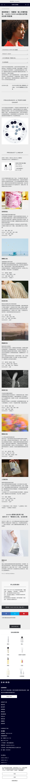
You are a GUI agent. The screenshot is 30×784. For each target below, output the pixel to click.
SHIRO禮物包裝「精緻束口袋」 (9, 58)
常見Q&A (3, 716)
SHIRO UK (3, 762)
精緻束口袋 (4, 560)
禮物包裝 (3, 718)
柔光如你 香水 (5, 300)
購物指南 (3, 711)
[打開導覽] (2, 4)
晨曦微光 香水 (5, 258)
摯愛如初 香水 (5, 434)
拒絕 (15, 777)
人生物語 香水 (5, 479)
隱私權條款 (21, 770)
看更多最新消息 (15, 626)
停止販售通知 (5, 62)
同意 (15, 773)
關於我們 (3, 707)
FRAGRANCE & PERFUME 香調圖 (10, 49)
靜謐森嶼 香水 (5, 343)
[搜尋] (4, 4)
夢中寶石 (16, 591)
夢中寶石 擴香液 (10, 594)
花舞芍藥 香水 (5, 211)
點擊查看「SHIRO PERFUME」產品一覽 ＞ (15, 607)
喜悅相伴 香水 (5, 390)
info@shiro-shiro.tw (10, 745)
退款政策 (3, 723)
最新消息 (3, 704)
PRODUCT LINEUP (6, 53)
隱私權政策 (3, 714)
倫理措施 (3, 709)
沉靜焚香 (21, 591)
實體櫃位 (3, 721)
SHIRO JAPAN (4, 757)
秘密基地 (10, 591)
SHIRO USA (3, 760)
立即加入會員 (9, 696)
